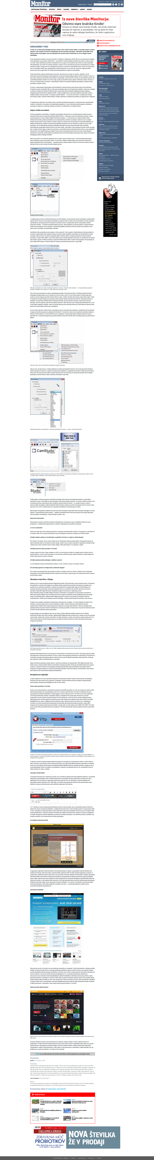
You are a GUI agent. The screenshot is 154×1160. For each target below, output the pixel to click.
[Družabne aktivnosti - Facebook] (112, 4)
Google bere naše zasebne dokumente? (79, 1111)
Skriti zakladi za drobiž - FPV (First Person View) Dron (109, 149)
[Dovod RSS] (121, 4)
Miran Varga (68, 42)
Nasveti (91, 40)
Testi (59, 9)
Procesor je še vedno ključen (106, 142)
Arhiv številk (104, 68)
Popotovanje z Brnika (104, 83)
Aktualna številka (39, 9)
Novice (52, 9)
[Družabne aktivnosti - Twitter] (115, 4)
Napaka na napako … (104, 96)
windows (91, 42)
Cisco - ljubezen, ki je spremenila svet (108, 126)
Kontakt (121, 1)
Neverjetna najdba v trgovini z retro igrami (82, 1118)
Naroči (38, 1054)
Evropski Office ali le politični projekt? (108, 147)
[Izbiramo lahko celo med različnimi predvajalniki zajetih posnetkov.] (57, 342)
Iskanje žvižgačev (103, 90)
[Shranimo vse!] (57, 164)
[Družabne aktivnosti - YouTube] (118, 4)
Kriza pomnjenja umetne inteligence (108, 137)
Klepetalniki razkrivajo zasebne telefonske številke (109, 135)
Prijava (90, 4)
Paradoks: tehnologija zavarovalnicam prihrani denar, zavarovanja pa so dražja (109, 110)
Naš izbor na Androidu (104, 169)
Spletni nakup (104, 43)
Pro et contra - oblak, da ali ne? (106, 85)
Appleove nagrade (103, 167)
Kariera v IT (102, 119)
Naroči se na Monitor (106, 40)
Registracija (82, 4)
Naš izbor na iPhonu (104, 171)
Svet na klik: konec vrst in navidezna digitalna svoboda (108, 114)
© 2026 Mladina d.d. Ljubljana (60, 1158)
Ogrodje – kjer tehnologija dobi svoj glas (109, 121)
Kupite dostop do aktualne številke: (111, 176)
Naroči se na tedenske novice (109, 46)
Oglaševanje (114, 1)
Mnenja (74, 9)
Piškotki (108, 1)
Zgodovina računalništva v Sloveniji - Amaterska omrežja (108, 128)
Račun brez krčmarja (104, 98)
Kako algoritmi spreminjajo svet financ (109, 107)
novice (41, 1099)
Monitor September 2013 (79, 42)
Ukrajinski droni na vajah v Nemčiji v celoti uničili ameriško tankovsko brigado (51, 1102)
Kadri (89, 9)
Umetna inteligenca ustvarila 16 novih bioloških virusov (49, 1118)
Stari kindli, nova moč (104, 158)
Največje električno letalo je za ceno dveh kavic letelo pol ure (82, 1102)
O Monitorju (101, 1)
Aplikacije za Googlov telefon (106, 165)
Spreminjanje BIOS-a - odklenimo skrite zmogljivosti (109, 156)
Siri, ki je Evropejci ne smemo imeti (108, 78)
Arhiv (82, 9)
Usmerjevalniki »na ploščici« (106, 160)
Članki (66, 9)
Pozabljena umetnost (104, 103)
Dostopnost (91, 1158)
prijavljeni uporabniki (57, 1089)
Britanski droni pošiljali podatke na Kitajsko (50, 1111)
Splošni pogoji (81, 1158)
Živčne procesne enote (104, 92)
